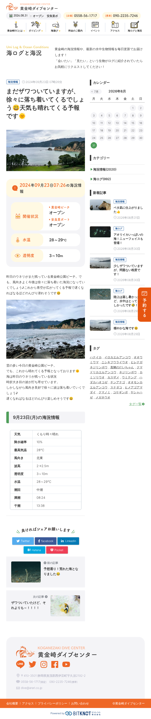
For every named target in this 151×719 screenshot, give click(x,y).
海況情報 (13, 81)
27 (117, 137)
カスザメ (113, 377)
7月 (96, 91)
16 (140, 122)
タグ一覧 (135, 404)
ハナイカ (96, 357)
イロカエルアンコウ (117, 357)
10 (93, 122)
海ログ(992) (102, 179)
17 (93, 130)
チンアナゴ (117, 382)
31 (93, 145)
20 (117, 130)
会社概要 (12, 703)
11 (101, 122)
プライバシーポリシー (52, 703)
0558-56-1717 (30, 682)
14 (125, 122)
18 (101, 130)
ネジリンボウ (128, 372)
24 (93, 137)
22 (132, 130)
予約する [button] (144, 308)
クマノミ (104, 392)
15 (133, 122)
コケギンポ (120, 392)
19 (109, 130)
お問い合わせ (80, 703)
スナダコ (116, 387)
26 (109, 137)
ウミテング (129, 377)
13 (117, 122)
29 (132, 137)
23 (140, 130)
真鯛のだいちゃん (122, 367)
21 (125, 130)
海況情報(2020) (104, 169)
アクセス (28, 703)
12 (109, 122)
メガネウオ (103, 397)
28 (125, 137)
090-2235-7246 (60, 682)
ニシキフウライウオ (114, 362)
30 (140, 137)
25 (101, 137)
